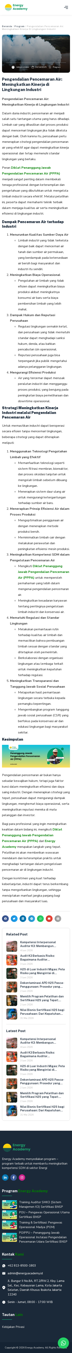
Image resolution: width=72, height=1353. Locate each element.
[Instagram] (22, 1177)
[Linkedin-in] (5, 1177)
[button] (66, 7)
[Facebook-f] (13, 1177)
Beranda (7, 26)
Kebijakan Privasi (13, 1327)
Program (19, 26)
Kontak (13, 1254)
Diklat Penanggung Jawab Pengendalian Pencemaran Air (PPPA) (43, 572)
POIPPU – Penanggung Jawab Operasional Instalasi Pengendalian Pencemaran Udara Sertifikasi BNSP (43, 1237)
